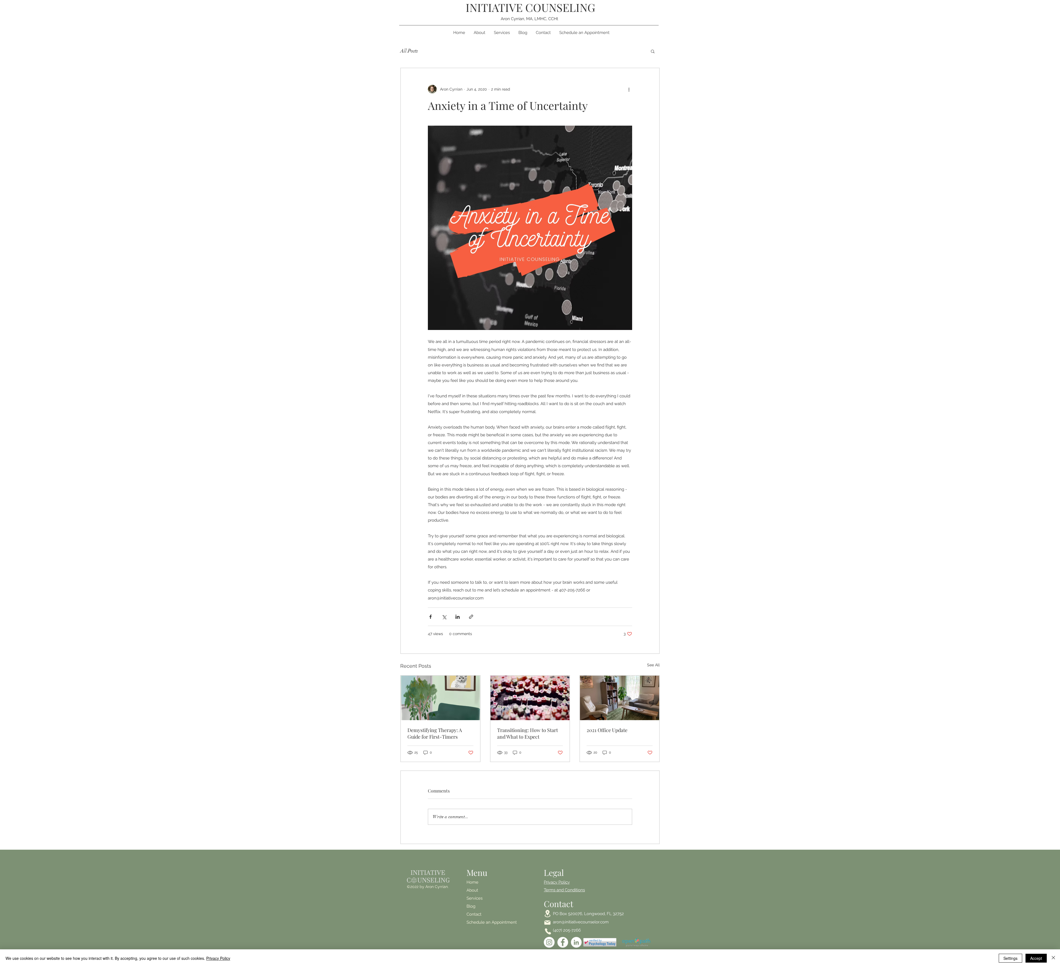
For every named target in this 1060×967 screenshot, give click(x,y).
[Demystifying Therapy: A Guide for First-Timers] (440, 698)
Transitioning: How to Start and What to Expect (527, 733)
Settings (1010, 958)
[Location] (547, 913)
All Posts (409, 51)
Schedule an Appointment (477, 922)
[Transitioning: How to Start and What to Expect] (530, 698)
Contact (474, 914)
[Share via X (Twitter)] (444, 616)
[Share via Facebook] (430, 616)
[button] (652, 51)
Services (475, 898)
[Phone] (548, 931)
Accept (1036, 958)
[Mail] (547, 922)
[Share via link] (471, 616)
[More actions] (629, 89)
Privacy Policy (218, 958)
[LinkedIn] (576, 942)
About (472, 890)
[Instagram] (549, 942)
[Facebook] (562, 942)
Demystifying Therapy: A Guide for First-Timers (434, 733)
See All (653, 665)
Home (472, 882)
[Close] (1053, 958)
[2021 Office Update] (619, 698)
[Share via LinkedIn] (457, 616)
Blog (471, 906)
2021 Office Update (607, 730)
